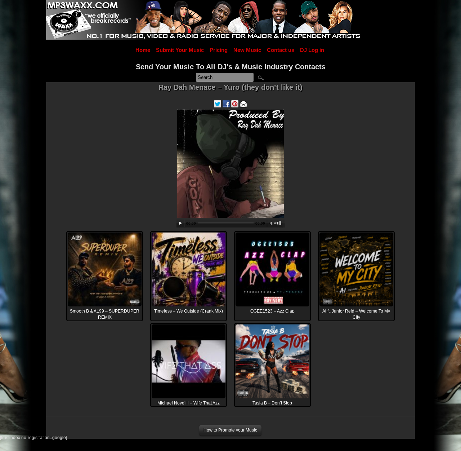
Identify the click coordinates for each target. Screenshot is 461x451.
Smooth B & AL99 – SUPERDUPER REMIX (104, 314)
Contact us (280, 50)
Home (142, 50)
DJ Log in (312, 50)
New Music (247, 50)
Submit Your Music (180, 50)
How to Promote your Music (230, 430)
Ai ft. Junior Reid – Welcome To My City (356, 314)
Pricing (219, 50)
